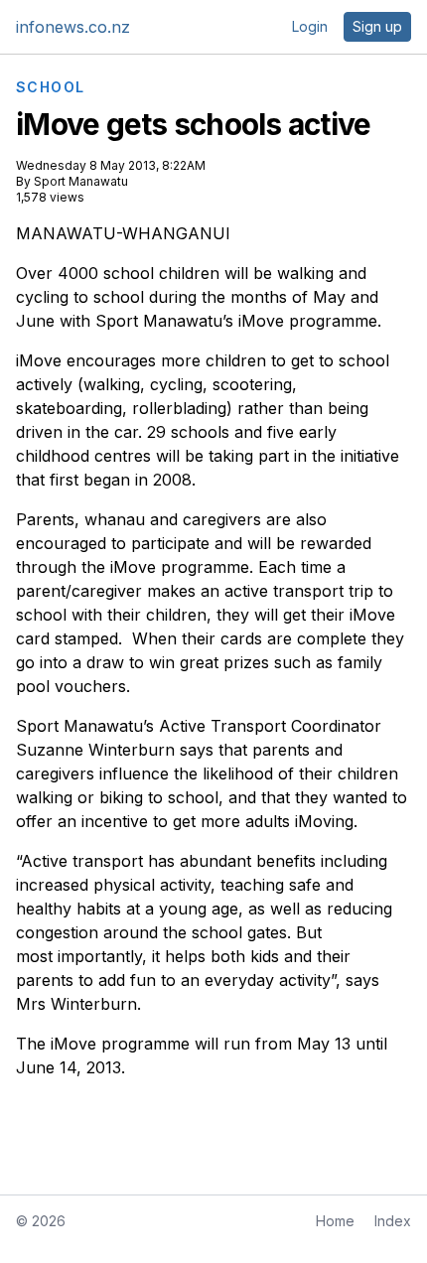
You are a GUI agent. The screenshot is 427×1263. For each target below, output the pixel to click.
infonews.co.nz (73, 27)
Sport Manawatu (81, 181)
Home (335, 1220)
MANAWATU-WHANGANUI (123, 233)
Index (392, 1220)
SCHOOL (50, 87)
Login (310, 26)
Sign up (377, 26)
